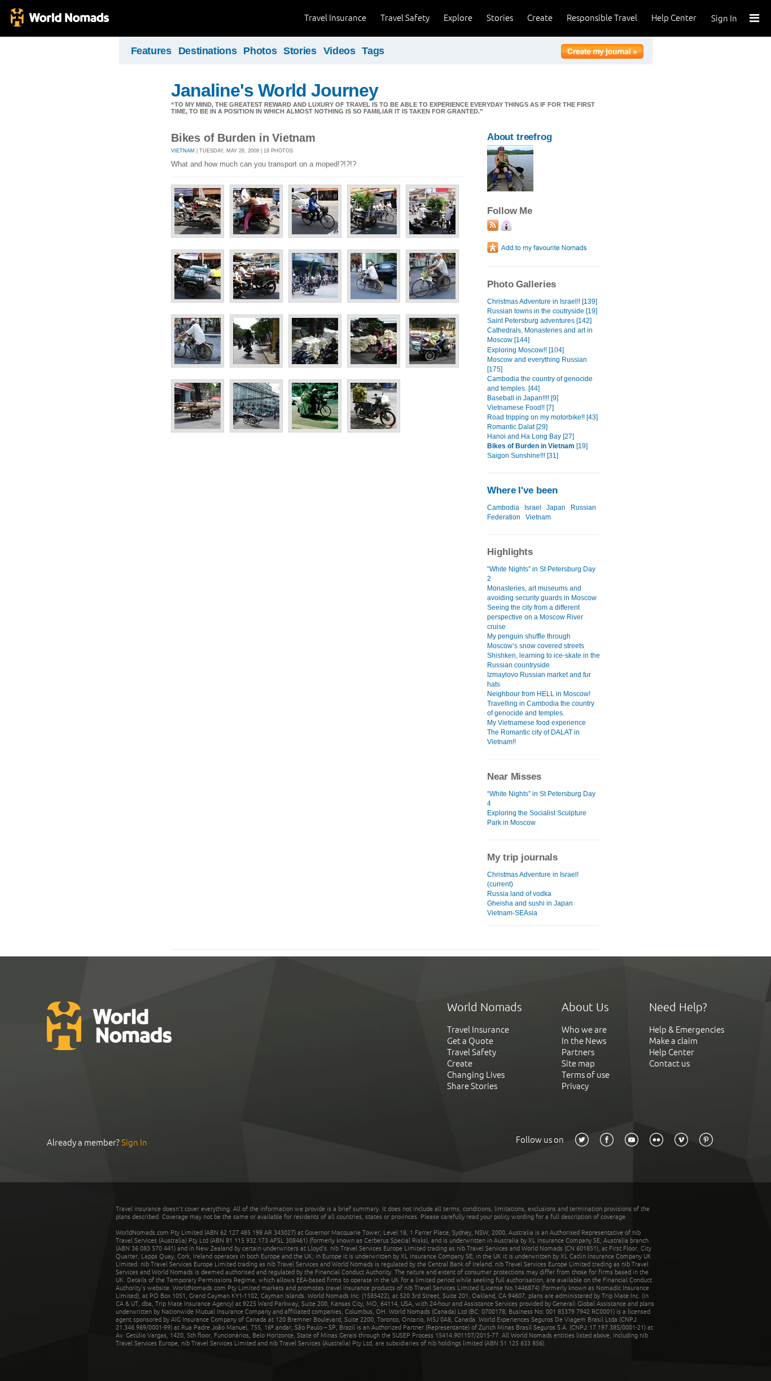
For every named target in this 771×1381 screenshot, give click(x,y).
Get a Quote (470, 1041)
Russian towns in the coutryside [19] (542, 311)
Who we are (584, 1029)
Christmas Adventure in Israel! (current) (533, 879)
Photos (260, 50)
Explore (458, 18)
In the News (584, 1041)
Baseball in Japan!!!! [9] (522, 398)
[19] (537, 446)
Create (540, 18)
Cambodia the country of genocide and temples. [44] (540, 383)
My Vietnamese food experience (536, 723)
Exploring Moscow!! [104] (525, 350)
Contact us (669, 1063)
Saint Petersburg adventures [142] (539, 321)
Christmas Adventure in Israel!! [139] (542, 301)
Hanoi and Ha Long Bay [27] (530, 436)
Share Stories (472, 1086)
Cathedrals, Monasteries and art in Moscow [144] (540, 335)
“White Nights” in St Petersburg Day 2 (541, 574)
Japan (556, 508)
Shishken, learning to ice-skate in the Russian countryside (543, 660)
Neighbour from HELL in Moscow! (538, 694)
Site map (578, 1063)
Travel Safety (405, 18)
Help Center (673, 18)
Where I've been (522, 490)
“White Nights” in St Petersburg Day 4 (541, 798)
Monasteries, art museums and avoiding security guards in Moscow (542, 593)
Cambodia (503, 508)
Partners (578, 1052)
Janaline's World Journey (274, 90)
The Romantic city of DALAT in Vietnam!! (533, 737)
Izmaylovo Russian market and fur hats (539, 679)
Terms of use (586, 1075)
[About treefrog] (510, 189)
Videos (339, 50)
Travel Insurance (335, 18)
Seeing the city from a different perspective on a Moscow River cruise (535, 617)
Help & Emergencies (686, 1029)
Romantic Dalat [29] (517, 427)
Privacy (575, 1086)
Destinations (207, 50)
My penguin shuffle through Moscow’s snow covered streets (535, 641)
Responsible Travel (602, 18)
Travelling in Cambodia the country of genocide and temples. (540, 708)
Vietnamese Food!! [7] (520, 408)
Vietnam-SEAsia (512, 913)
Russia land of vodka (519, 894)
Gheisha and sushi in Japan (530, 903)
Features (151, 50)
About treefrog (519, 137)
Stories (500, 18)
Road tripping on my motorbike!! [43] (542, 417)
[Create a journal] (602, 53)
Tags (373, 50)
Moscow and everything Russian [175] (537, 364)
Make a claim (673, 1041)
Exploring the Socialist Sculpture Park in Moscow (536, 818)
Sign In (724, 18)
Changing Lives (476, 1075)
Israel (532, 508)
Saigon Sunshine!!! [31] (522, 456)
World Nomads (59, 18)
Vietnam (183, 151)
